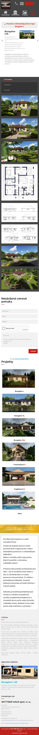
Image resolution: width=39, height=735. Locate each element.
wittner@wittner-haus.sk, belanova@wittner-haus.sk (19, 529)
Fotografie (8, 79)
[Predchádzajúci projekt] (2, 41)
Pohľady (7, 90)
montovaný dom (21, 359)
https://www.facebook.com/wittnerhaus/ (17, 723)
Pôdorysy (7, 84)
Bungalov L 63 (9, 682)
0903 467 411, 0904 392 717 (19, 528)
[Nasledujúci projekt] (37, 41)
